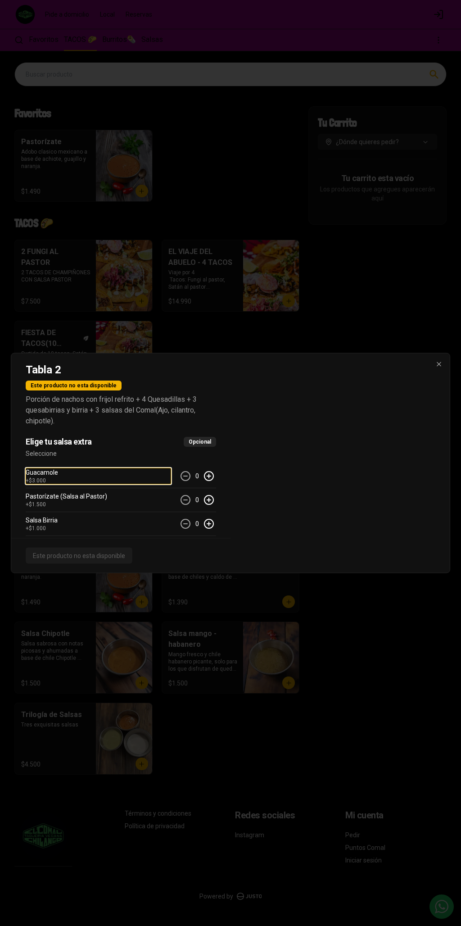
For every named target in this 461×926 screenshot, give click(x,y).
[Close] (439, 364)
